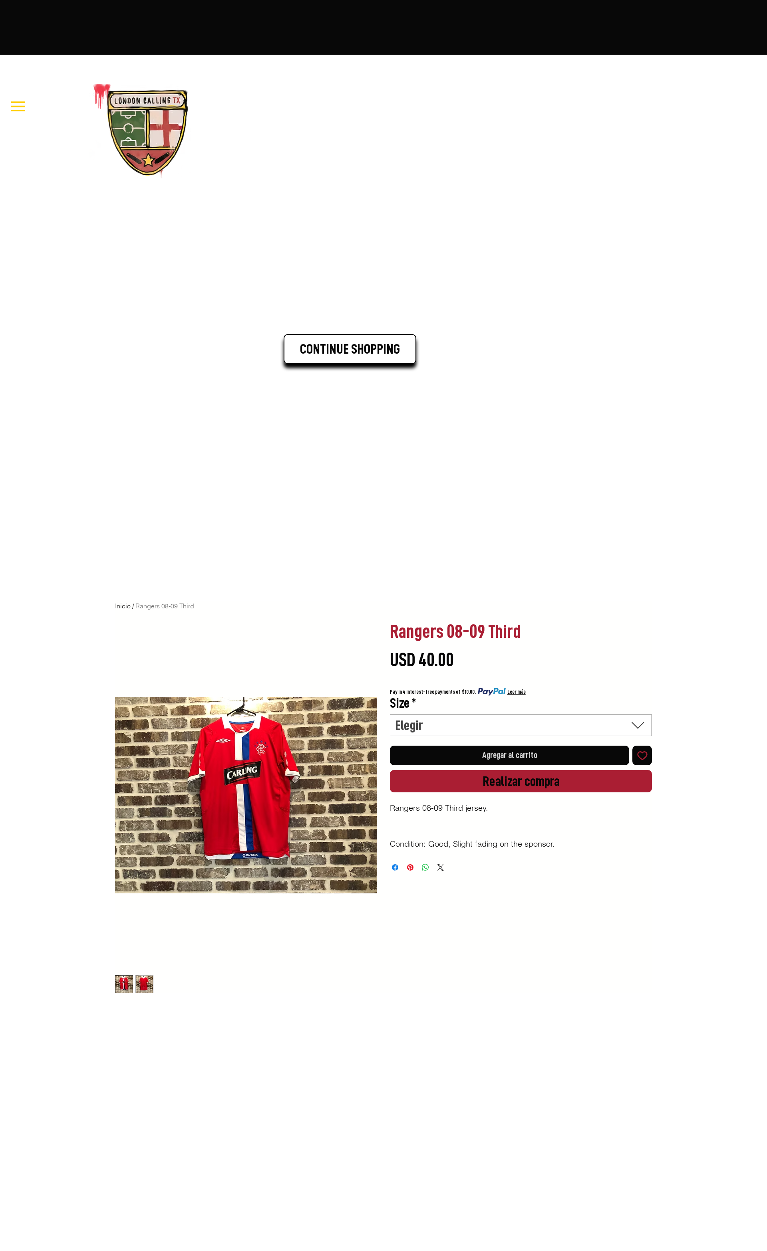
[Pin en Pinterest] (410, 867)
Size (403, 703)
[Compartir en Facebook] (395, 867)
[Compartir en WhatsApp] (425, 867)
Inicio (123, 606)
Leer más (516, 692)
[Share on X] (440, 867)
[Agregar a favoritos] (642, 755)
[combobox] (521, 725)
